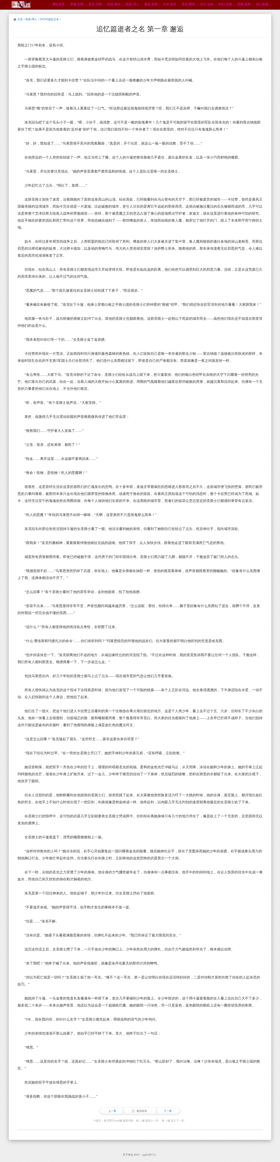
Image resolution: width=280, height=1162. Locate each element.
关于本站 (128, 1154)
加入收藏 (262, 4)
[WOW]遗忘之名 (49, 19)
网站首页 (58, 4)
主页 (20, 19)
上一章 (112, 1111)
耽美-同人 (31, 19)
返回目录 (141, 1111)
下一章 (168, 1111)
